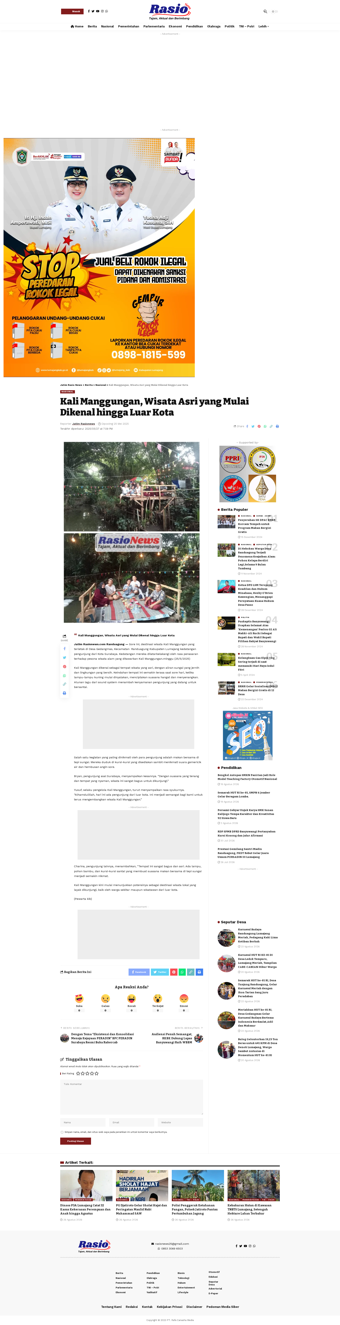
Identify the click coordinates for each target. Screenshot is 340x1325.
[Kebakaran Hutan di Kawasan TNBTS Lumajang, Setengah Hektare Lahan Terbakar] (254, 1185)
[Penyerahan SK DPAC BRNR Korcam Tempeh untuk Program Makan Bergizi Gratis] (226, 521)
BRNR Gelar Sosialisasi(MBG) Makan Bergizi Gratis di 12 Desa (258, 690)
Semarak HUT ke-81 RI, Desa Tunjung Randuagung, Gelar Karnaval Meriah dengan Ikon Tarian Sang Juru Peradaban (257, 988)
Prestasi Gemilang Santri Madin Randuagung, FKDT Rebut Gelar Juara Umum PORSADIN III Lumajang (243, 853)
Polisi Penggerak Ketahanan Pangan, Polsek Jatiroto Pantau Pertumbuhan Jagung (195, 1209)
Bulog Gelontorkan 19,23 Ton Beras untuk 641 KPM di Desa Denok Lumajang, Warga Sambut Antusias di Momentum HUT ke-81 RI (258, 1047)
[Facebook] (89, 11)
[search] (265, 11)
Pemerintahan (264, 682)
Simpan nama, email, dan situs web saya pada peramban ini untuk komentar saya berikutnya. (116, 1132)
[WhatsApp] (106, 11)
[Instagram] (102, 11)
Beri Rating (68, 1074)
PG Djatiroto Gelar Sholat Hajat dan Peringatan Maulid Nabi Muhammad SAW (141, 1209)
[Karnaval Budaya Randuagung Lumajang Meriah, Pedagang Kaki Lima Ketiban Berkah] (226, 938)
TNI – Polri (193, 1200)
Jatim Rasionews (83, 423)
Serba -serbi (263, 516)
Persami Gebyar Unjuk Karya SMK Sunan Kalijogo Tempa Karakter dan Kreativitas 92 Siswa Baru (246, 814)
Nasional (67, 391)
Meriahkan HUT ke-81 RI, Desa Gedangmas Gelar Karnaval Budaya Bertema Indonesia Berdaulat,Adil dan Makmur (256, 1017)
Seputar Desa (264, 544)
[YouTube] (97, 11)
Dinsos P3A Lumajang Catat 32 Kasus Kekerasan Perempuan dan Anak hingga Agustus (85, 1209)
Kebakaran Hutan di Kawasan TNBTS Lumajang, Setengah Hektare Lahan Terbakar (250, 1209)
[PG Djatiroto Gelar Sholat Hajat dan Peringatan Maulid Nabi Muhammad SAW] (142, 1185)
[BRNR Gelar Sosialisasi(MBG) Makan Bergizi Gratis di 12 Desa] (226, 688)
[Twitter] (93, 11)
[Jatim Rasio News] (170, 11)
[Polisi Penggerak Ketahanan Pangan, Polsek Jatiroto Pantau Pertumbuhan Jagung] (198, 1185)
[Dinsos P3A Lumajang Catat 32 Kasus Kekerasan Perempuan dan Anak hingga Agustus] (86, 1185)
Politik (245, 617)
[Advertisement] (138, 724)
